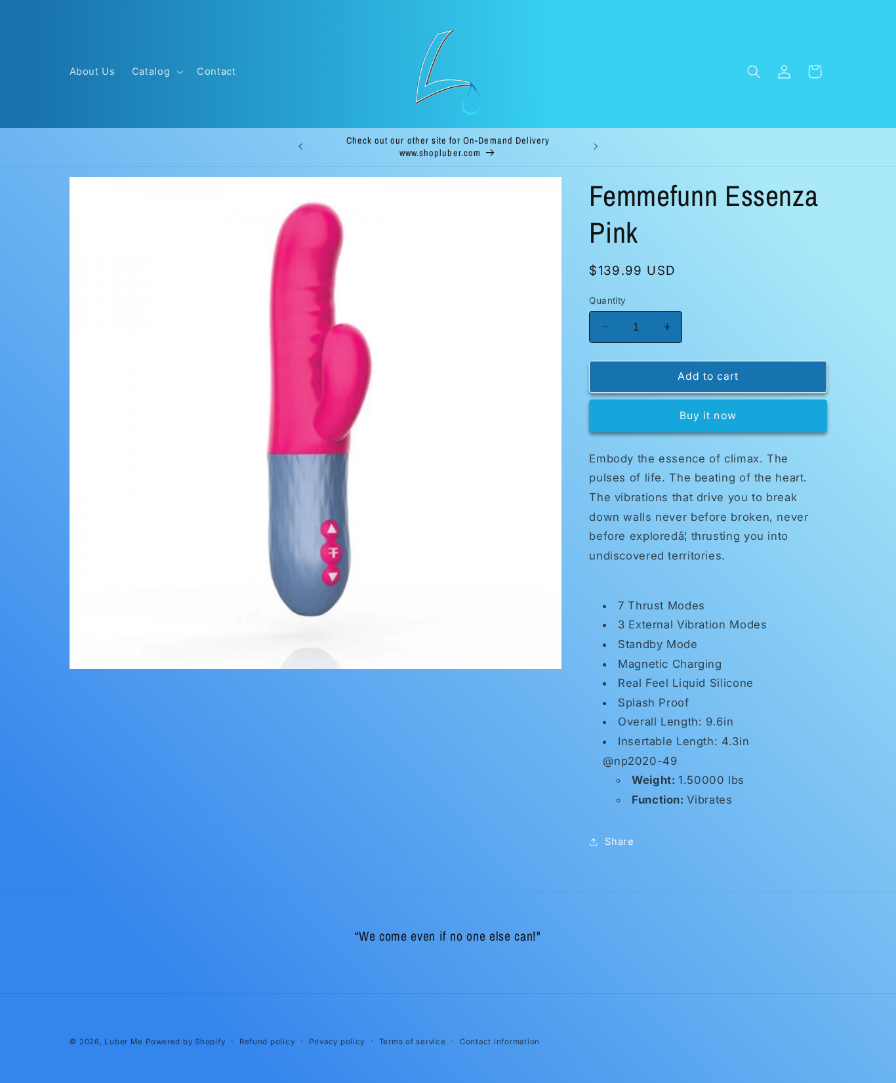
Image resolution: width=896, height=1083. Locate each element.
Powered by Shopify (185, 1041)
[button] (155, 71)
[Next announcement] (595, 147)
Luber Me (123, 1041)
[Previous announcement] (300, 147)
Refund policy (267, 1041)
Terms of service (412, 1041)
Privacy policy (337, 1041)
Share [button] (619, 841)
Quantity (607, 300)
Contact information (500, 1041)
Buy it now (708, 415)
